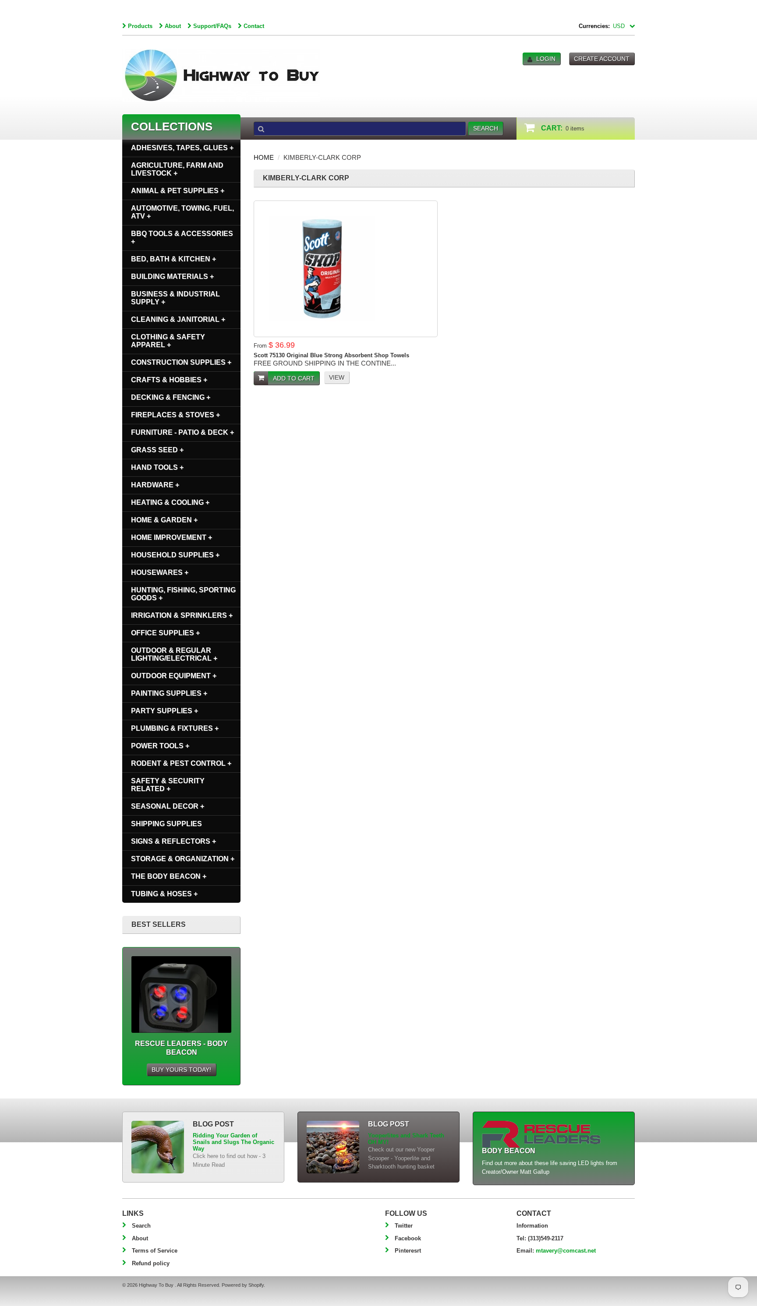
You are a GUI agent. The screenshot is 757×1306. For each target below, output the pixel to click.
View (336, 377)
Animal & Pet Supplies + (177, 190)
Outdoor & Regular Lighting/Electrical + (174, 654)
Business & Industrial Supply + (175, 298)
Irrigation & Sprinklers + (182, 615)
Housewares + (159, 572)
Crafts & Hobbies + (169, 380)
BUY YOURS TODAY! (181, 1069)
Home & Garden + (164, 520)
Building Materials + (172, 276)
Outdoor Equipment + (173, 675)
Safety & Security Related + (168, 784)
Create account (602, 58)
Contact (254, 26)
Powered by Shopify (243, 1285)
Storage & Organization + (182, 858)
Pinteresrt (408, 1250)
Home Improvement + (171, 537)
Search (141, 1225)
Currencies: (594, 26)
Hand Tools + (157, 467)
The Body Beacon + (168, 876)
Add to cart (294, 378)
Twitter (404, 1225)
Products (140, 26)
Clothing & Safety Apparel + (168, 341)
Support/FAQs (212, 26)
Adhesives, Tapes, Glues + (182, 147)
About (173, 26)
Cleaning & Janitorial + (178, 319)
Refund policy (151, 1263)
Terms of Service (154, 1250)
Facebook (408, 1238)
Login (545, 58)
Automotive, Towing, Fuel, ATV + (182, 212)
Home (264, 157)
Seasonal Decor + (167, 806)
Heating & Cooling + (170, 502)
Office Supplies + (165, 633)
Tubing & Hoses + (164, 894)
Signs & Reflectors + (173, 841)
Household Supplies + (175, 555)
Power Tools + (160, 746)
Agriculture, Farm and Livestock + (177, 169)
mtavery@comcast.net (566, 1250)
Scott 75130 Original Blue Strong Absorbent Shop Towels (331, 355)
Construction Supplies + (181, 362)
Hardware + (155, 485)
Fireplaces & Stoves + (175, 415)
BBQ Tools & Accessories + (182, 237)
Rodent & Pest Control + (181, 763)
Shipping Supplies (166, 823)
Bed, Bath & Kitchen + (173, 259)
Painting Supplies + (169, 693)
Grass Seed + (157, 450)
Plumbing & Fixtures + (175, 728)
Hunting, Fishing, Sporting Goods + (183, 594)
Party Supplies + (164, 711)
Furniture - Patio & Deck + (182, 432)
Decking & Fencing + (170, 397)
